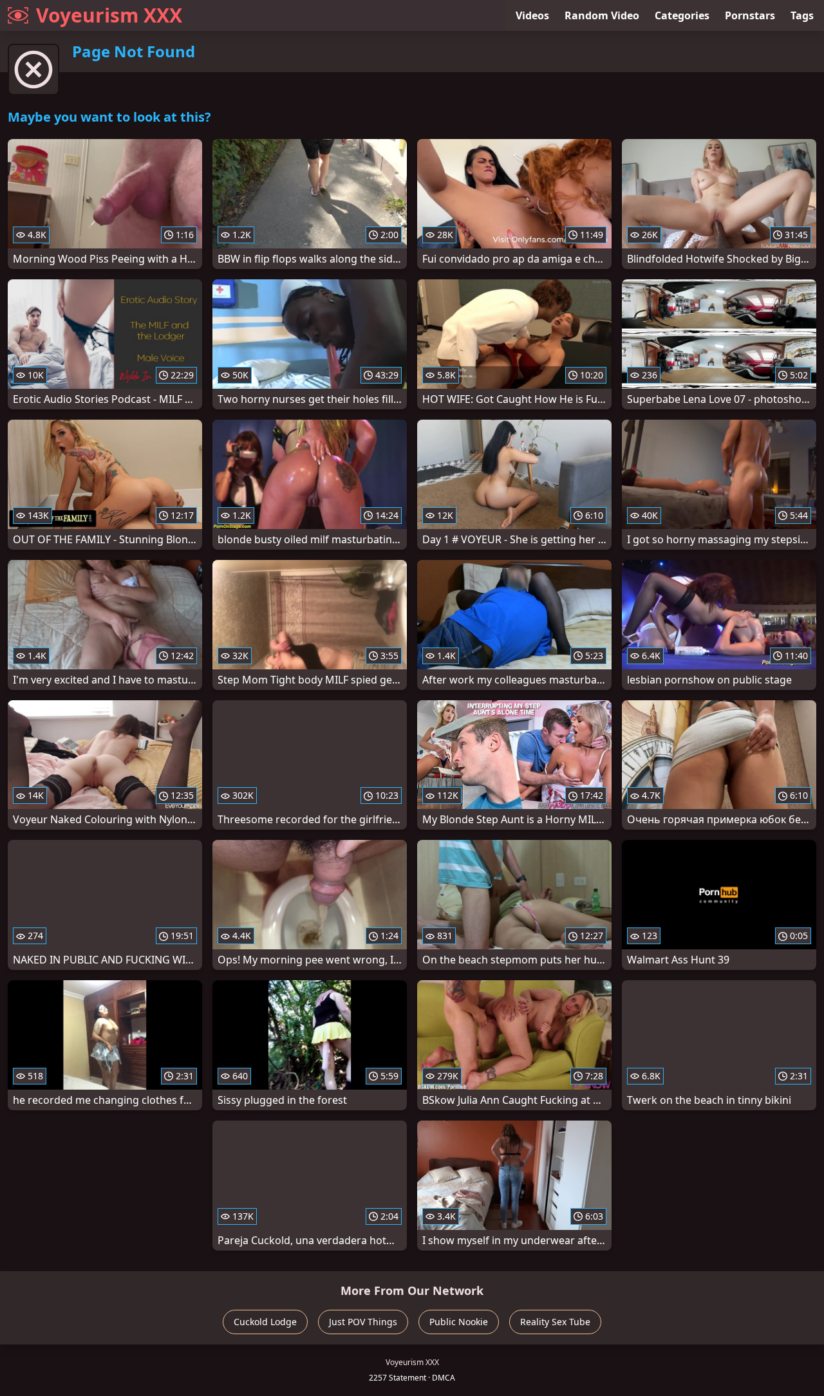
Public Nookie (458, 1322)
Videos (532, 15)
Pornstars (750, 15)
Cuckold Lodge (265, 1322)
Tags (802, 15)
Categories (682, 15)
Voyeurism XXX (109, 15)
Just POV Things (363, 1322)
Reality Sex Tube (555, 1322)
